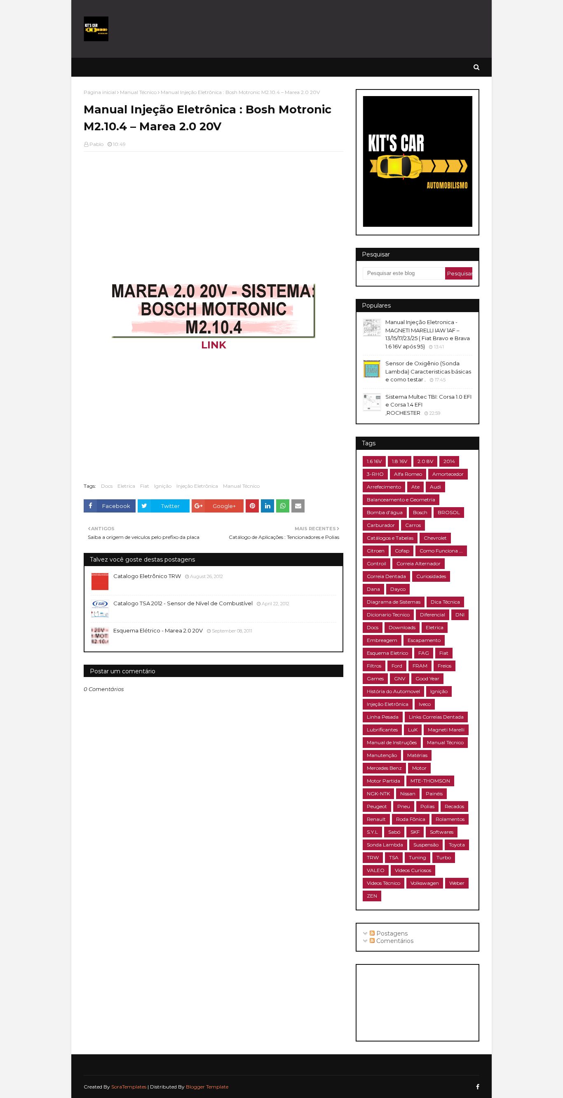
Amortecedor (448, 474)
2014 (449, 461)
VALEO (376, 870)
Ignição (162, 486)
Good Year (427, 678)
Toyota (457, 845)
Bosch (420, 512)
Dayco (398, 589)
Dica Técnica (445, 602)
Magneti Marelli (446, 730)
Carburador (381, 525)
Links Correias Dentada (436, 717)
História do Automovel (393, 691)
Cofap (402, 551)
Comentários (394, 941)
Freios (444, 666)
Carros (413, 525)
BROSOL (449, 512)
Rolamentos (450, 819)
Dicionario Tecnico (388, 614)
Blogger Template (207, 1087)
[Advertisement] (329, 28)
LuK (413, 730)
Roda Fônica (410, 819)
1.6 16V (374, 461)
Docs (107, 486)
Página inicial (100, 92)
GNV (399, 678)
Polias (427, 806)
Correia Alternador (418, 563)
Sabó (394, 832)
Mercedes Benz (384, 768)
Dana (373, 589)
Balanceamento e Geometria (401, 499)
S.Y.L (372, 832)
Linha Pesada (383, 717)
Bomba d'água (385, 512)
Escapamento (424, 640)
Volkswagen (425, 883)
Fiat (144, 486)
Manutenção (382, 755)
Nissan (407, 793)
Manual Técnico (138, 92)
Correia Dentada (386, 576)
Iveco (425, 704)
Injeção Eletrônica (197, 486)
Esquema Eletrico (387, 653)
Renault (376, 819)
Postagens (391, 933)
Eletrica (126, 486)
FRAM (420, 666)
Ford (397, 666)
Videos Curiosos (413, 870)
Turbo (443, 857)
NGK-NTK (378, 793)
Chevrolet (435, 538)
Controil (376, 563)
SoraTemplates (128, 1087)
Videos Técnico (383, 883)
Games (375, 678)
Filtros (374, 666)
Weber (456, 883)
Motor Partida (383, 781)
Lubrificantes (382, 730)
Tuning (417, 857)
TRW (373, 857)
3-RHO (375, 474)
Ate (415, 487)
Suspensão (426, 845)
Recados (454, 806)
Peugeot (377, 806)
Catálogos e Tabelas (390, 538)
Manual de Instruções (392, 742)
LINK (213, 345)
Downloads (402, 627)
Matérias (417, 755)
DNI (459, 614)
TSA (394, 857)
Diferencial (432, 614)
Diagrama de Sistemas (393, 602)
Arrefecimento (384, 487)
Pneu (403, 806)
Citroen (376, 551)
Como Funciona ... (441, 551)
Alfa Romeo (408, 474)
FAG (423, 653)
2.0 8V (425, 461)
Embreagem (382, 640)
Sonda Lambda (385, 845)
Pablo (96, 144)
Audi (435, 487)
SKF (415, 832)
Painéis (434, 793)
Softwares (441, 832)
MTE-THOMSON (430, 781)
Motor (419, 768)
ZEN (372, 896)
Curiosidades (431, 576)
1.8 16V (399, 461)
